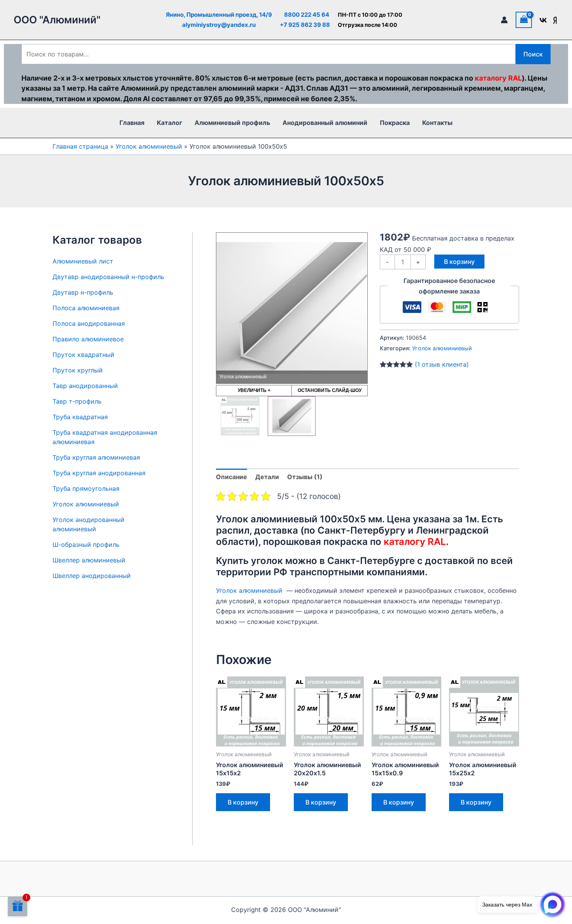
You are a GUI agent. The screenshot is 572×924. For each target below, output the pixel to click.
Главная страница (80, 146)
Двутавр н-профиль (83, 292)
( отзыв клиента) (442, 364)
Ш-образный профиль (86, 544)
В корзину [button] (243, 802)
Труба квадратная (80, 417)
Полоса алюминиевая (86, 308)
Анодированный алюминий (324, 122)
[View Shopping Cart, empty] (524, 20)
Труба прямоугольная (86, 488)
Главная (131, 122)
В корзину (459, 261)
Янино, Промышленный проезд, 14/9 (219, 14)
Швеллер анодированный (92, 576)
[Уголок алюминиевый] (292, 416)
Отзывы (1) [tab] (305, 477)
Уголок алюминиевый (149, 146)
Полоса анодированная (89, 323)
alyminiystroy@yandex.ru (219, 24)
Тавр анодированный (85, 386)
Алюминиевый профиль (232, 122)
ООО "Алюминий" (57, 20)
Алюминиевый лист (83, 261)
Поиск (533, 54)
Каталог (169, 122)
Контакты (437, 122)
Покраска (395, 122)
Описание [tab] (231, 477)
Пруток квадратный (83, 354)
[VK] (543, 20)
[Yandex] (554, 20)
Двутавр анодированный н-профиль (108, 277)
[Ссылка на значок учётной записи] (504, 19)
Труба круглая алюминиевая (96, 457)
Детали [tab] (267, 477)
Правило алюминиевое (88, 339)
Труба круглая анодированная (99, 473)
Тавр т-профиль (77, 401)
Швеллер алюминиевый (89, 560)
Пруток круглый (78, 370)
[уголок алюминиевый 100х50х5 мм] (240, 416)
